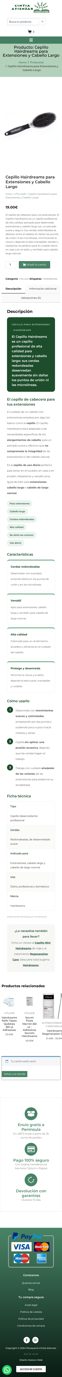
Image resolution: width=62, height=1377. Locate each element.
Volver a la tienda (14, 1074)
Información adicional (42, 288)
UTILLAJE (20, 194)
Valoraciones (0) (31, 297)
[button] (7, 1370)
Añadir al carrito (36, 264)
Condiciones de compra (31, 1325)
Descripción (13, 288)
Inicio (9, 194)
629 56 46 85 (31, 1354)
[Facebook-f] (27, 1340)
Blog (31, 1289)
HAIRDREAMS (50, 279)
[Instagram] (35, 1340)
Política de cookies (31, 1311)
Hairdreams (31, 965)
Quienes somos (31, 1282)
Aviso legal (31, 1304)
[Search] (42, 21)
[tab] (13, 288)
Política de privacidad (31, 1318)
